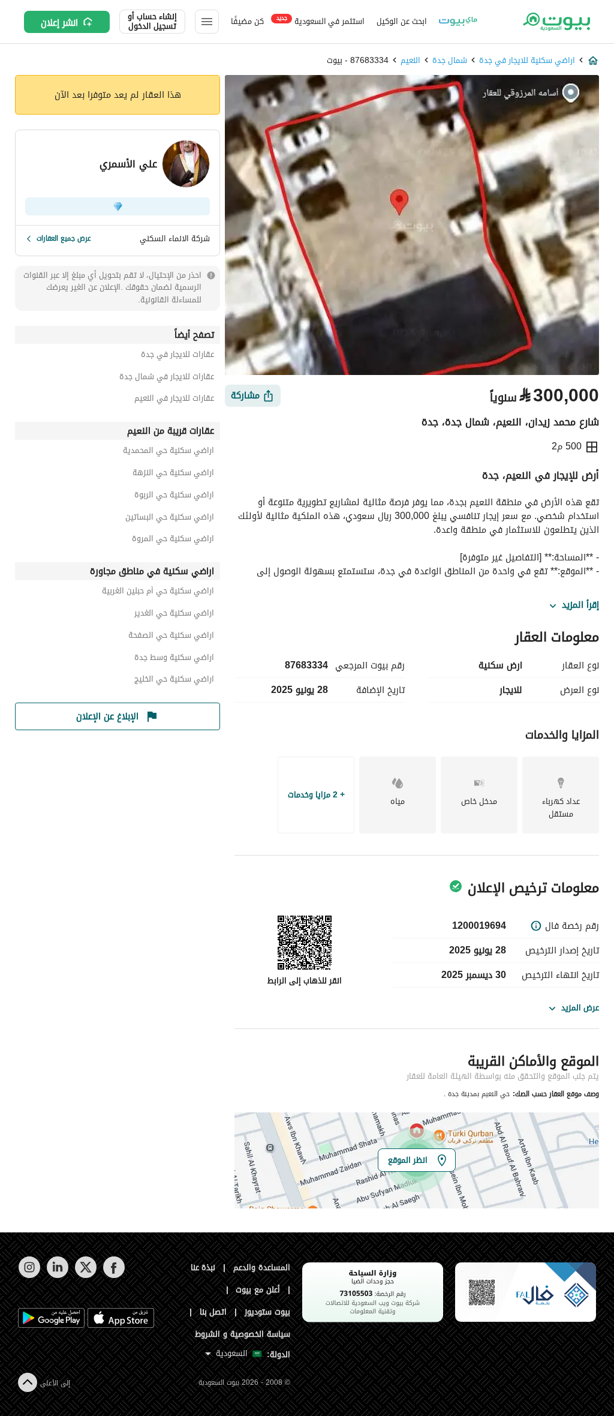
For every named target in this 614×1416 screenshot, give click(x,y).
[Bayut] (555, 21)
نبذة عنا (203, 1267)
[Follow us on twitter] (85, 1275)
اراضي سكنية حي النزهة (173, 474)
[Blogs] (458, 22)
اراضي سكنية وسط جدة (174, 659)
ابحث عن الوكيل (401, 21)
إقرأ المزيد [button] (580, 605)
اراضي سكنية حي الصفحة (171, 637)
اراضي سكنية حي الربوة (174, 496)
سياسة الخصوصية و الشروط (242, 1334)
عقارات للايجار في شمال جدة (166, 378)
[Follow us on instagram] (29, 1275)
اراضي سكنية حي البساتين (169, 518)
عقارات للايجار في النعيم (174, 400)
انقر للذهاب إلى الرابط (304, 981)
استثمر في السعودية (320, 20)
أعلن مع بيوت (258, 1290)
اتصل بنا (213, 1312)
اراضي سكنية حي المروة (173, 540)
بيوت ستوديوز (267, 1312)
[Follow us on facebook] (114, 1275)
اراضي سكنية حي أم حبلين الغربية (158, 592)
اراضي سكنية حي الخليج (174, 680)
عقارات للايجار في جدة (177, 356)
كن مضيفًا (247, 21)
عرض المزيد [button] (580, 1007)
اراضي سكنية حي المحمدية (168, 452)
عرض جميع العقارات (64, 238)
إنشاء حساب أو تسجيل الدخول (152, 22)
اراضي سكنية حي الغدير (174, 614)
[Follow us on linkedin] (57, 1275)
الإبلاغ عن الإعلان (107, 716)
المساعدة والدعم (261, 1267)
